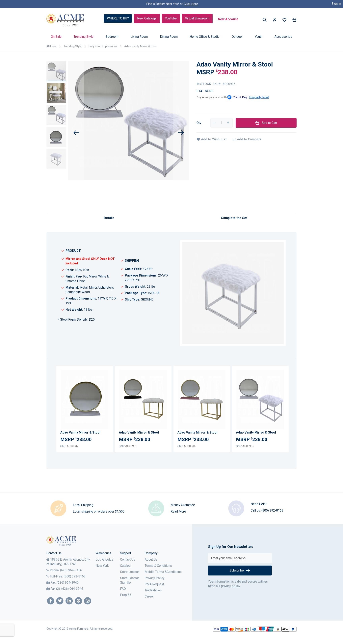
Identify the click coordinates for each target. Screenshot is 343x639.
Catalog (125, 566)
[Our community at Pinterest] (78, 601)
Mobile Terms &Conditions (163, 572)
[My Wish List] (284, 21)
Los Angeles (104, 559)
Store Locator (129, 572)
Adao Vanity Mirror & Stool (80, 432)
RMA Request (154, 584)
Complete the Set (234, 218)
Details (109, 218)
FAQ (123, 589)
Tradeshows (153, 590)
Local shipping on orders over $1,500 (98, 511)
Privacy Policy (155, 578)
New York (102, 566)
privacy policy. (231, 586)
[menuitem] (56, 36)
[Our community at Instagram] (88, 601)
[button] (275, 20)
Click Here (190, 4)
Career (149, 596)
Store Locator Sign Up (129, 580)
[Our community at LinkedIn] (69, 601)
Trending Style (73, 46)
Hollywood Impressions (103, 46)
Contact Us (127, 559)
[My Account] (275, 20)
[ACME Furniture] (65, 20)
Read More (178, 511)
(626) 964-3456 (71, 570)
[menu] (171, 36)
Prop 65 (125, 595)
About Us (151, 559)
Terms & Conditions (158, 566)
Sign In (336, 4)
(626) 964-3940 (68, 582)
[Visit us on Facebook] (50, 601)
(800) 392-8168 (272, 510)
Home (53, 46)
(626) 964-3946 (72, 589)
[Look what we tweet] (60, 601)
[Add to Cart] (104, 402)
